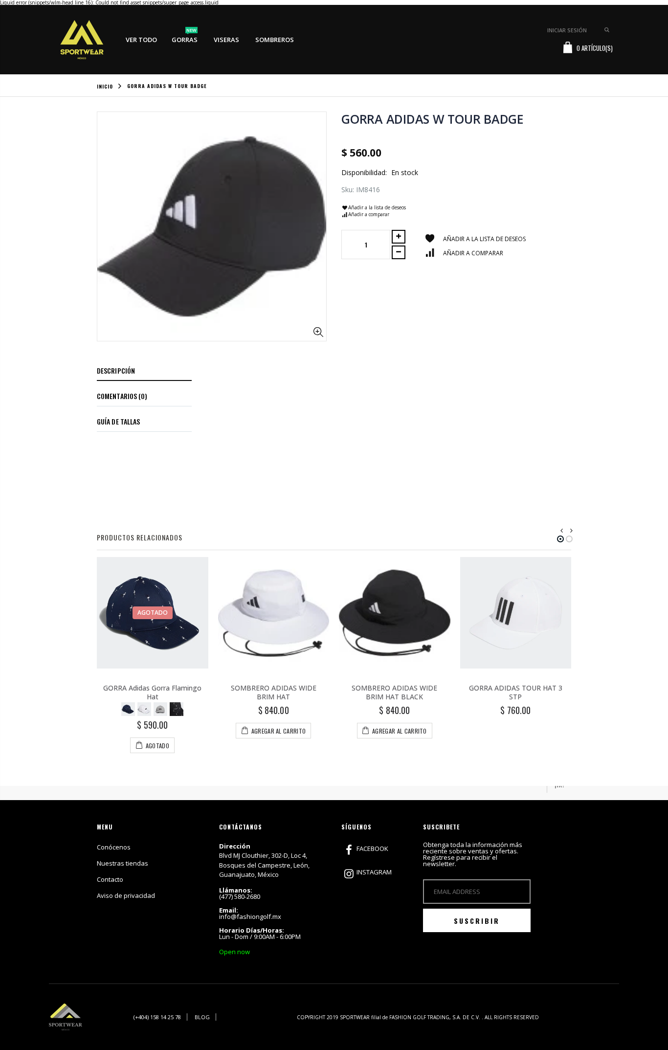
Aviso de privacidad (126, 895)
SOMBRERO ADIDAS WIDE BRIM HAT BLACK (394, 692)
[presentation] (562, 531)
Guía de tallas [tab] (118, 421)
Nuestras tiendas (122, 863)
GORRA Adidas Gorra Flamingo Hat (152, 692)
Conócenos (114, 847)
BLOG (202, 1017)
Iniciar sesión (567, 30)
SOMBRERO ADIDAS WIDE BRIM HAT (273, 692)
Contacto (110, 879)
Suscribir (477, 921)
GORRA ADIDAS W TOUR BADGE (432, 119)
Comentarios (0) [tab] (122, 396)
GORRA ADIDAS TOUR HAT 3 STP (515, 692)
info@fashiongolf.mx (250, 916)
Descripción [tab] (116, 370)
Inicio (105, 86)
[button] (560, 539)
